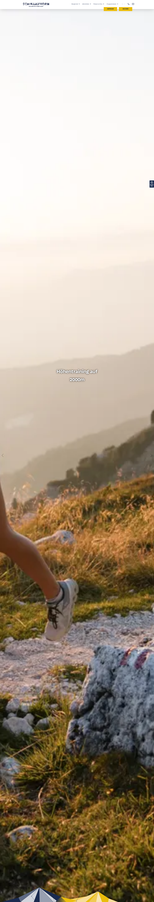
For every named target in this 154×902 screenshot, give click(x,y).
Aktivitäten (85, 4)
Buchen (125, 9)
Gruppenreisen (111, 4)
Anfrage (110, 9)
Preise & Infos (97, 4)
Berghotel (75, 4)
